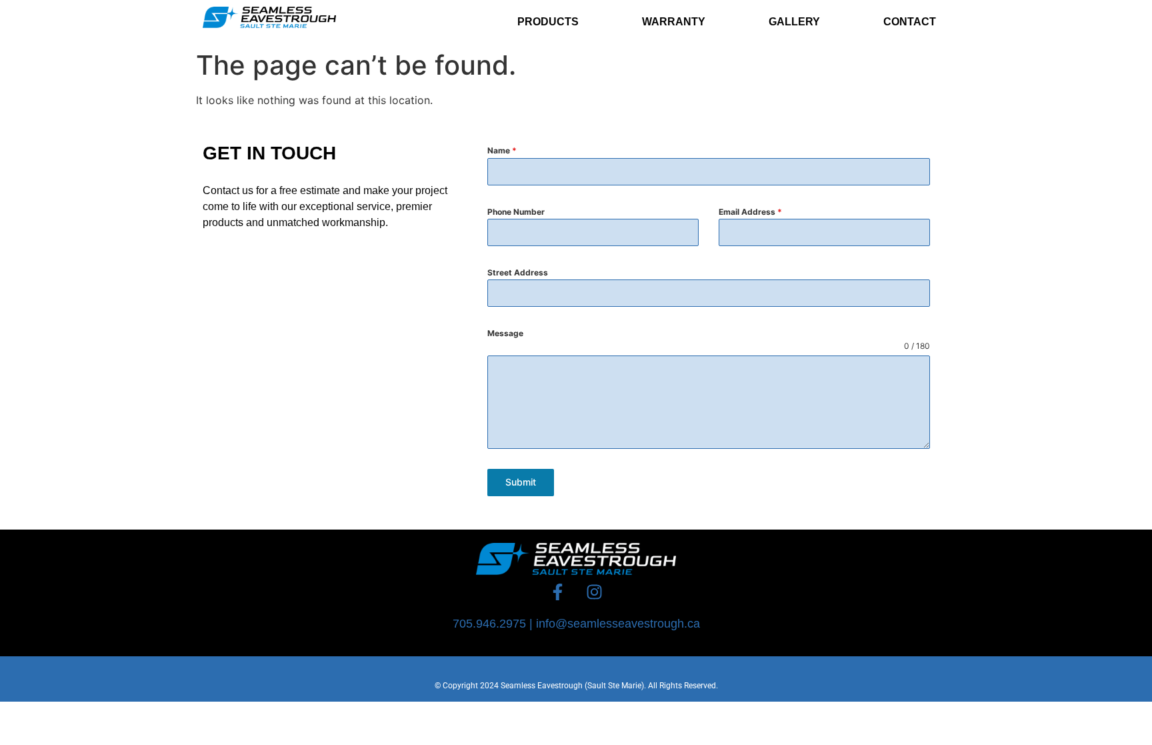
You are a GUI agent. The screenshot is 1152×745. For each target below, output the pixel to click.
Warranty (673, 21)
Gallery (794, 21)
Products (548, 21)
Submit (520, 482)
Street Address (517, 272)
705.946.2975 (489, 623)
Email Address (750, 212)
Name (502, 150)
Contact (909, 21)
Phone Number (516, 212)
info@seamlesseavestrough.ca (618, 623)
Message (505, 333)
